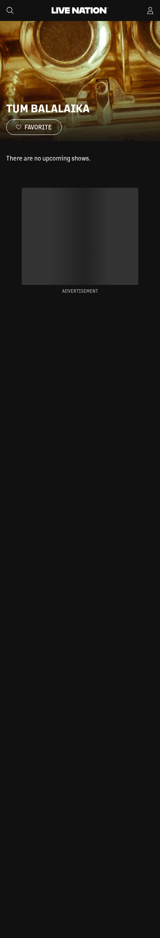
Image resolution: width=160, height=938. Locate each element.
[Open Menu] (150, 10)
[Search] (10, 10)
